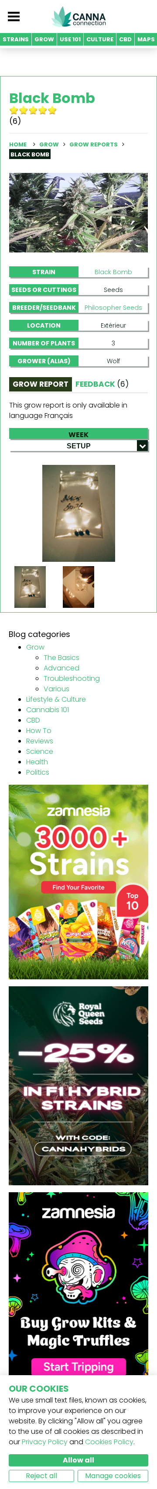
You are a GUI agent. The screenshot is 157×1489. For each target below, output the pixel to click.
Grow (49, 144)
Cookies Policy (109, 1442)
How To (38, 731)
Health (37, 762)
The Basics (61, 658)
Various (56, 689)
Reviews (39, 741)
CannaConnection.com (78, 16)
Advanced (61, 668)
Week (78, 434)
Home (18, 144)
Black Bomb (113, 272)
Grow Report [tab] (40, 384)
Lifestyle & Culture (56, 699)
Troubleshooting (72, 678)
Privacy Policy (45, 1442)
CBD (33, 720)
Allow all (78, 1460)
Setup (79, 446)
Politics (37, 772)
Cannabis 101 (47, 710)
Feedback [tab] (102, 384)
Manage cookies (113, 1476)
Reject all (41, 1476)
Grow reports (93, 144)
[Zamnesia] (78, 881)
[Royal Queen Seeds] (78, 1085)
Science (39, 751)
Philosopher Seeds (113, 307)
